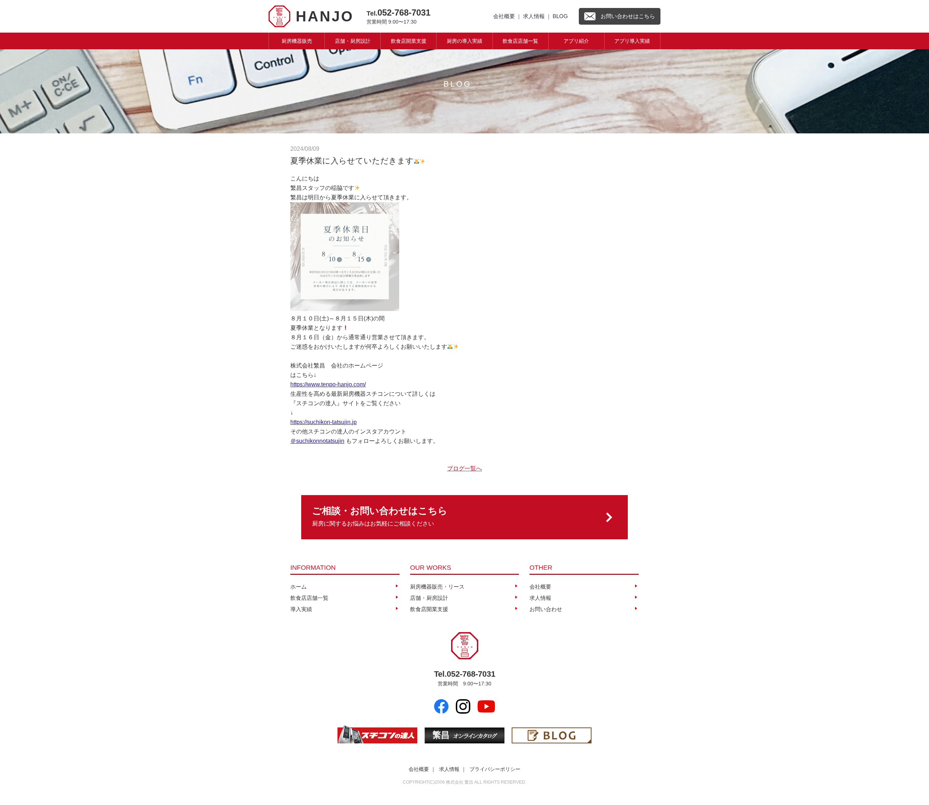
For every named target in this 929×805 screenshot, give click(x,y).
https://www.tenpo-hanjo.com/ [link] (328, 384)
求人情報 (534, 16)
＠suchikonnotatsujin (317, 441)
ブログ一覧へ (464, 468)
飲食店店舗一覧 (520, 41)
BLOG (560, 16)
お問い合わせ (545, 609)
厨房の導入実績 (464, 41)
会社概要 (504, 16)
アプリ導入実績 (632, 41)
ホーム (298, 587)
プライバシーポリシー (495, 769)
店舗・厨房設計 (353, 41)
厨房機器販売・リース (437, 587)
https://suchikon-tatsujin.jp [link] (323, 422)
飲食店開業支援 (408, 41)
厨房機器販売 (297, 41)
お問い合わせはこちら (628, 16)
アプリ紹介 (576, 41)
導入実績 (301, 609)
